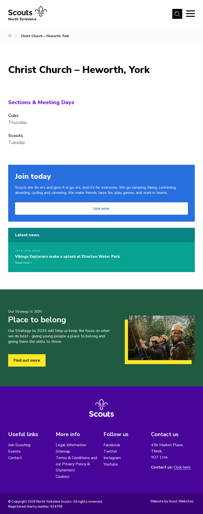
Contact (15, 458)
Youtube (110, 464)
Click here (182, 467)
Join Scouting (19, 445)
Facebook (111, 445)
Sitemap (63, 451)
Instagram (112, 458)
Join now (101, 208)
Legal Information (71, 445)
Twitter (110, 451)
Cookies (62, 476)
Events (14, 451)
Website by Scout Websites (172, 501)
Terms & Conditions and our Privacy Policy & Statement (76, 464)
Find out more (27, 360)
